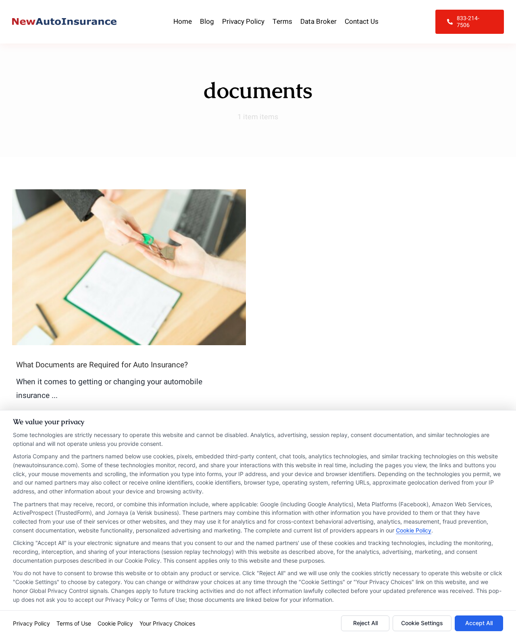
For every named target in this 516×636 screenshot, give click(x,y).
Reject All (365, 622)
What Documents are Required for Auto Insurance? (102, 365)
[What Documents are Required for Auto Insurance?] (129, 267)
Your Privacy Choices (167, 623)
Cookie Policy (413, 530)
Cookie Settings (422, 622)
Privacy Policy (31, 623)
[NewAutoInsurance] (64, 21)
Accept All (479, 622)
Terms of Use (73, 623)
